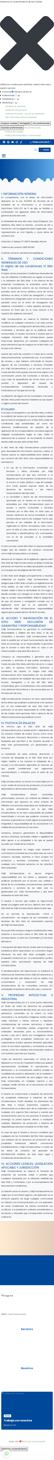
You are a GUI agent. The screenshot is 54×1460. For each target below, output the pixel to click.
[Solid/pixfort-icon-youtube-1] (21, 1325)
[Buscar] (36, 150)
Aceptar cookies (9, 123)
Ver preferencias (41, 123)
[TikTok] (21, 142)
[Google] (8, 142)
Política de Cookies (14, 131)
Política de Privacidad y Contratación (23, 135)
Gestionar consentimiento (14, 1448)
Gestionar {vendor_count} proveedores (24, 113)
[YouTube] (12, 142)
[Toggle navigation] (3, 156)
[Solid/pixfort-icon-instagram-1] (10, 1325)
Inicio (17, 168)
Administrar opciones (15, 106)
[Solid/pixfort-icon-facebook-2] (4, 1325)
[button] (27, 43)
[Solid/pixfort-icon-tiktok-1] (16, 1325)
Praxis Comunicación (35, 1441)
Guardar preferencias (12, 127)
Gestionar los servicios (16, 110)
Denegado (25, 123)
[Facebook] (4, 142)
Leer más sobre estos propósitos (21, 117)
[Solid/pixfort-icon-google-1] (27, 1325)
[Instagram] (17, 142)
